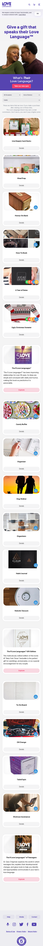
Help (8, 917)
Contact (34, 917)
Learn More (22, 15)
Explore (21, 390)
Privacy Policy (21, 932)
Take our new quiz (21, 86)
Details (21, 148)
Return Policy (32, 932)
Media (21, 917)
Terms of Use (10, 932)
